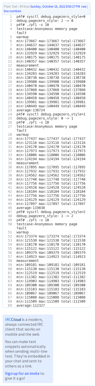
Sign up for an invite (22, 373)
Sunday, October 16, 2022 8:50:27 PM (55, 6)
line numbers (12, 11)
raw (83, 6)
